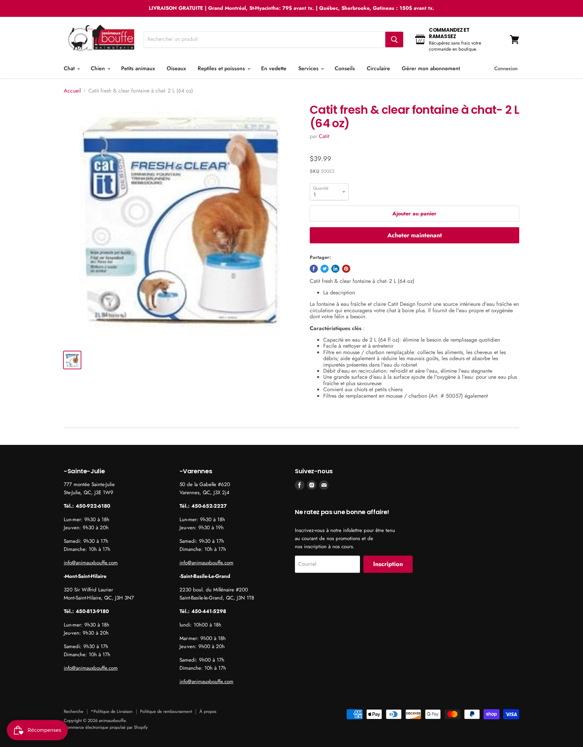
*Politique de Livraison (112, 711)
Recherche (73, 711)
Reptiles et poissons (222, 68)
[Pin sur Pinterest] (346, 269)
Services (309, 68)
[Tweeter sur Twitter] (325, 269)
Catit (324, 136)
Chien (99, 68)
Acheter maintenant (414, 235)
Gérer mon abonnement (431, 68)
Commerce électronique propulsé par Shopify (106, 727)
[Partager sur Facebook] (314, 269)
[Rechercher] (394, 39)
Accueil (72, 91)
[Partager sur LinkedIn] (335, 269)
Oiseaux (176, 68)
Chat (70, 68)
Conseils (345, 68)
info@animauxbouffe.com (91, 562)
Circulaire (378, 68)
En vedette (273, 68)
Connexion (506, 68)
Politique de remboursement (166, 711)
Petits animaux (138, 68)
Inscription (388, 564)
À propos (207, 711)
